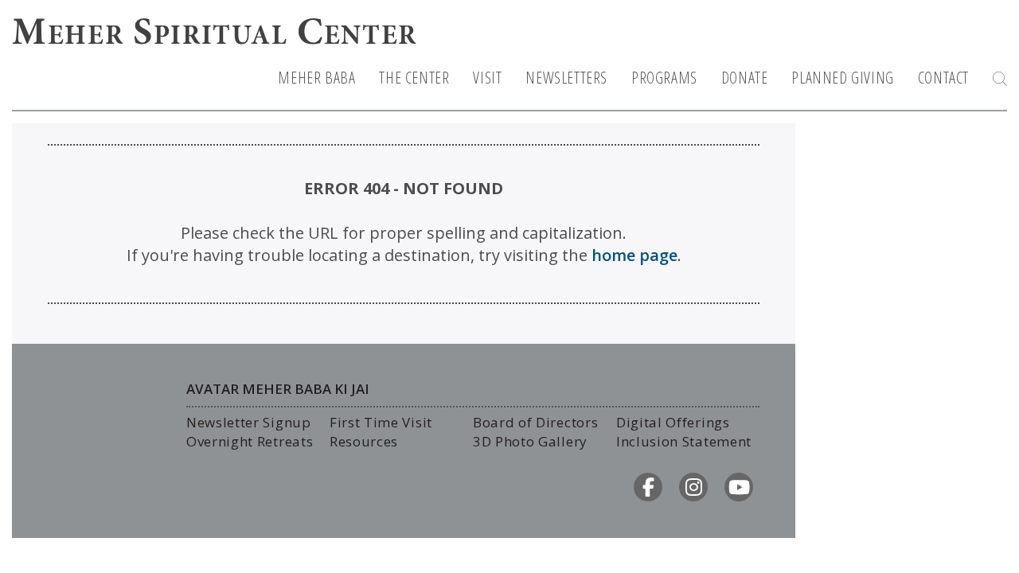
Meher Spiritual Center (214, 35)
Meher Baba (316, 78)
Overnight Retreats (249, 441)
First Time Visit (381, 422)
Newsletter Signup (248, 422)
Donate (744, 78)
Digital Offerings (673, 422)
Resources (364, 441)
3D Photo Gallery (530, 441)
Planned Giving (842, 78)
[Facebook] (648, 487)
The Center (414, 78)
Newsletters (566, 78)
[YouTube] (738, 487)
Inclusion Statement (684, 441)
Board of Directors (535, 422)
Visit (487, 78)
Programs (664, 78)
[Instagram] (693, 487)
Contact (943, 78)
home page (634, 255)
